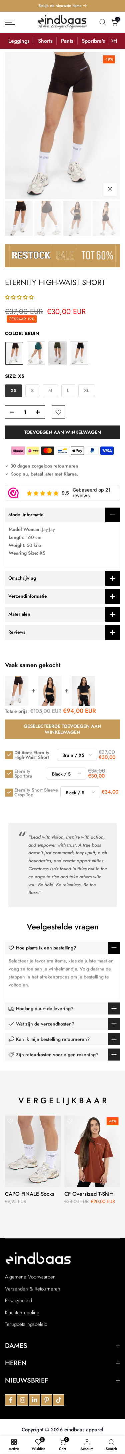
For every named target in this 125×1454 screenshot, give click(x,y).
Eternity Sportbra (23, 773)
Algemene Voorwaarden (30, 1276)
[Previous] (13, 40)
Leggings (19, 41)
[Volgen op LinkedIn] (34, 1400)
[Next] (112, 40)
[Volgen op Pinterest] (46, 1400)
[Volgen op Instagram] (22, 1400)
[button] (19, 297)
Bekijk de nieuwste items (60, 6)
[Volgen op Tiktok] (58, 1400)
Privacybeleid (18, 1300)
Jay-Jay (48, 529)
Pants (67, 41)
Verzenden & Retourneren (32, 1288)
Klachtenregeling (22, 1312)
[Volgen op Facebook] (10, 1400)
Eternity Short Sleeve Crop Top (36, 792)
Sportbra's (93, 41)
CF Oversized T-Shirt (88, 1194)
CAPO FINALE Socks (29, 1194)
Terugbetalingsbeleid (26, 1324)
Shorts (45, 41)
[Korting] (62, 255)
